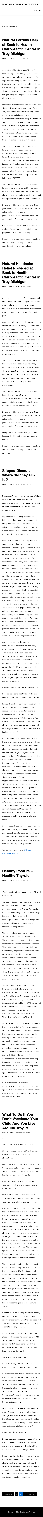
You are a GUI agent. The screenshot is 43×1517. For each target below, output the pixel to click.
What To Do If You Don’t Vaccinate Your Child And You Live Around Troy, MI (20, 1120)
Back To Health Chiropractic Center (20, 4)
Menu (38, 10)
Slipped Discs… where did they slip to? (18, 475)
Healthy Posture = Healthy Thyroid (17, 873)
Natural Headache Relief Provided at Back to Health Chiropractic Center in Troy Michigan (21, 272)
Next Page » (32, 1493)
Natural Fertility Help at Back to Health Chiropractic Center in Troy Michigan (21, 46)
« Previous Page (8, 1493)
